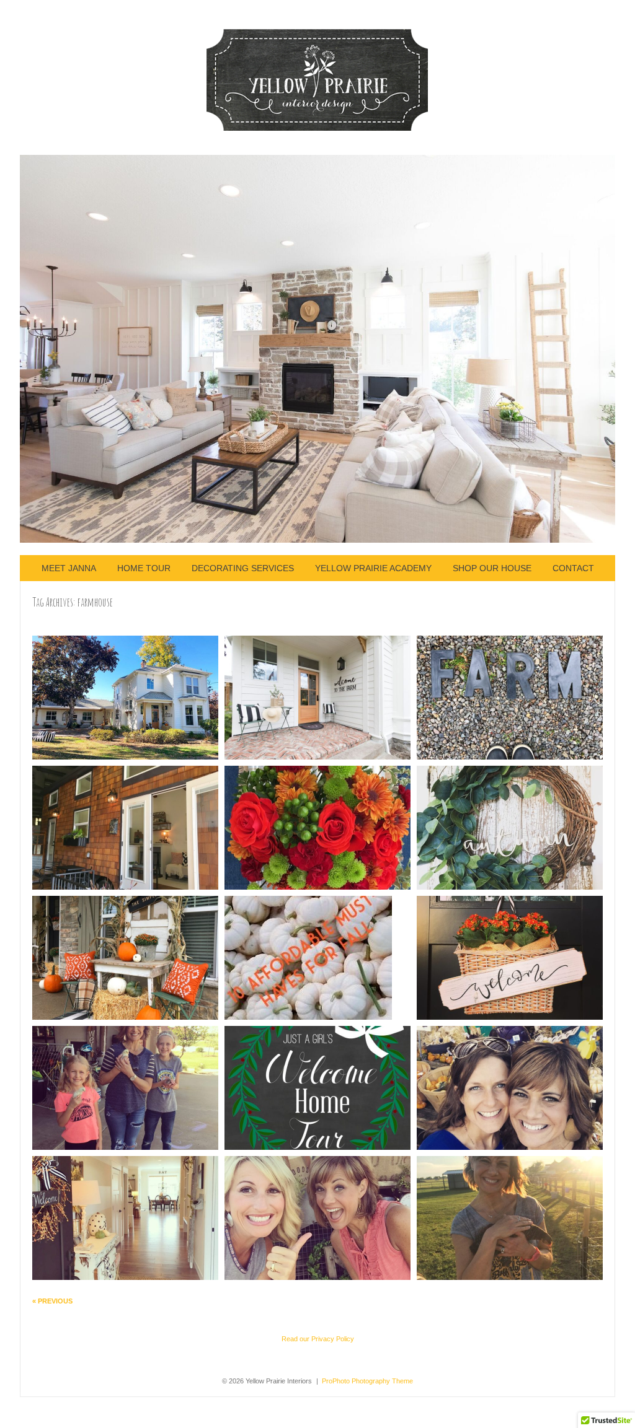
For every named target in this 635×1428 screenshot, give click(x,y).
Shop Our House (492, 568)
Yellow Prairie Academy (373, 568)
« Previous (52, 1301)
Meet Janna (69, 568)
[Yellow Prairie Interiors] (317, 128)
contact (573, 568)
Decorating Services (243, 568)
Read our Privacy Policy (318, 1339)
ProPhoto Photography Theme (367, 1381)
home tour (144, 568)
